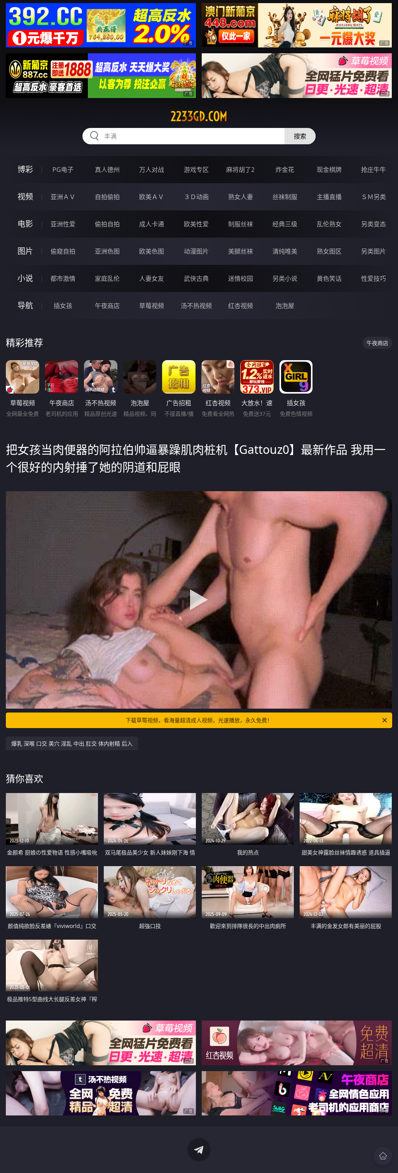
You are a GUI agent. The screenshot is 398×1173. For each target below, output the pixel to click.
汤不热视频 (196, 305)
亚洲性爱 (63, 224)
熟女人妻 (240, 197)
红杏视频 (240, 305)
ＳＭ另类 (373, 197)
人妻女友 (151, 278)
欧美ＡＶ (151, 197)
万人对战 (151, 169)
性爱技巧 (373, 278)
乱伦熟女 (329, 224)
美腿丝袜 (240, 251)
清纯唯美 (284, 251)
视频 (25, 196)
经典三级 (284, 224)
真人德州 (107, 169)
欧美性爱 (196, 224)
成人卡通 (151, 224)
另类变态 (373, 224)
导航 (25, 305)
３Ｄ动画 (196, 197)
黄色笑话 (329, 278)
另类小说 (284, 278)
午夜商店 (107, 305)
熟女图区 (329, 251)
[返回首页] (383, 1156)
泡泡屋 (285, 305)
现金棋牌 (329, 169)
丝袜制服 (284, 197)
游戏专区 (196, 169)
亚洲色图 (107, 251)
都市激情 (63, 278)
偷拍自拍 (107, 224)
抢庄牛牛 (373, 169)
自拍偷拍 (107, 197)
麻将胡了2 (240, 169)
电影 (25, 224)
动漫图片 (196, 251)
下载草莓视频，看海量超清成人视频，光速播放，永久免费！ (199, 720)
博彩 (25, 169)
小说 (25, 278)
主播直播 (329, 197)
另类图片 (373, 251)
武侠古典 (196, 278)
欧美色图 (151, 251)
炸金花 (285, 169)
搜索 (300, 136)
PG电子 (62, 169)
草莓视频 (151, 305)
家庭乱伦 (107, 278)
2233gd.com (199, 116)
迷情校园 (240, 278)
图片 (25, 251)
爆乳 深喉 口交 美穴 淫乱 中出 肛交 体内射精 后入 (72, 743)
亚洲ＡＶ (63, 197)
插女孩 (63, 305)
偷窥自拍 (63, 251)
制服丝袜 (240, 224)
